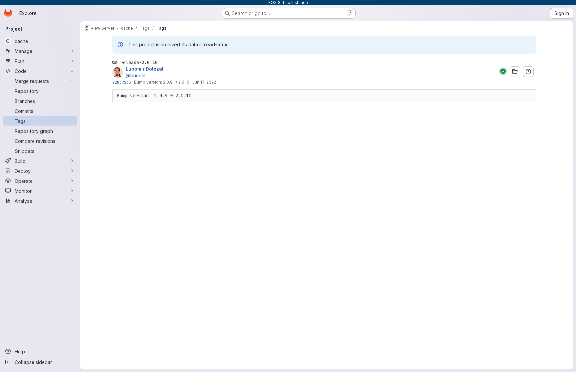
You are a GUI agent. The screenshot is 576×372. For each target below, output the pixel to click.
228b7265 (121, 82)
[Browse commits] (528, 71)
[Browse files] (515, 71)
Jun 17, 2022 (204, 82)
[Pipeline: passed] (503, 71)
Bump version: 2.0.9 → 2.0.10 (161, 82)
